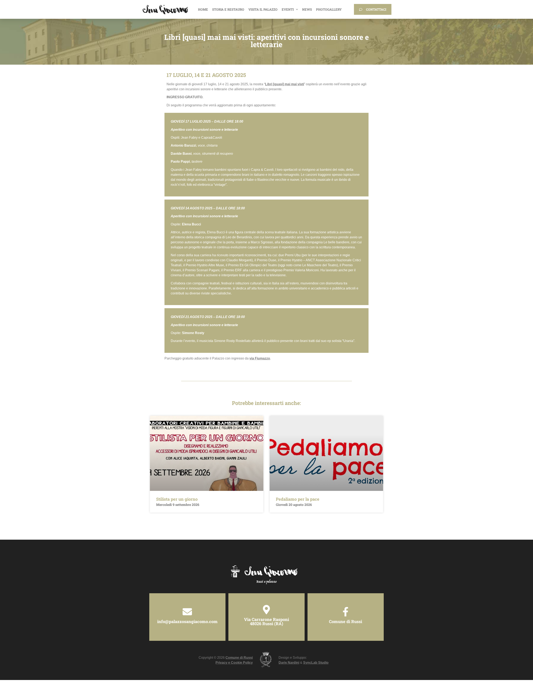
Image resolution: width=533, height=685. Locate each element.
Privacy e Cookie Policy (234, 662)
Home (203, 9)
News (307, 9)
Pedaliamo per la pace (297, 499)
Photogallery (329, 9)
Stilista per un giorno (177, 499)
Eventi (288, 9)
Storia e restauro (228, 9)
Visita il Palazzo (263, 9)
